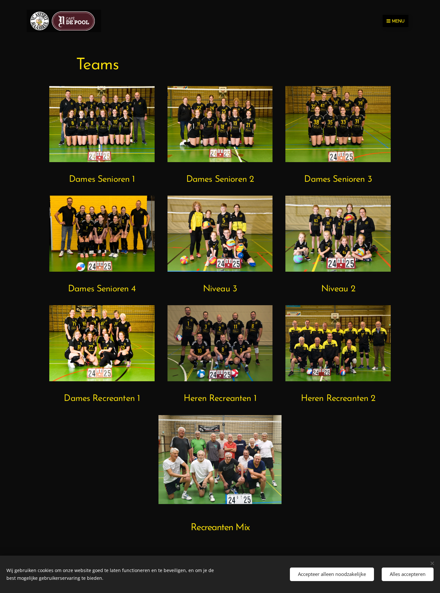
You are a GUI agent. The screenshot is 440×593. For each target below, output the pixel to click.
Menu (398, 21)
